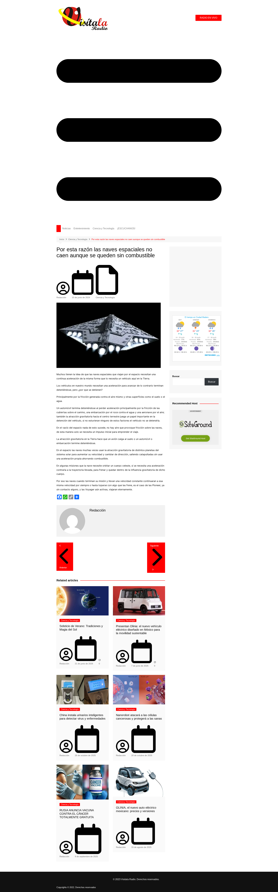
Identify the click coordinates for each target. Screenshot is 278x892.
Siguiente (154, 545)
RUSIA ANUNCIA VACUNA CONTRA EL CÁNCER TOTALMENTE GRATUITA (77, 814)
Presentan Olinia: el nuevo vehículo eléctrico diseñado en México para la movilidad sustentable (138, 630)
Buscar (176, 376)
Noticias (66, 228)
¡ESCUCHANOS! (126, 228)
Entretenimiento (82, 228)
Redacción (61, 297)
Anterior (63, 567)
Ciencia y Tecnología (103, 228)
